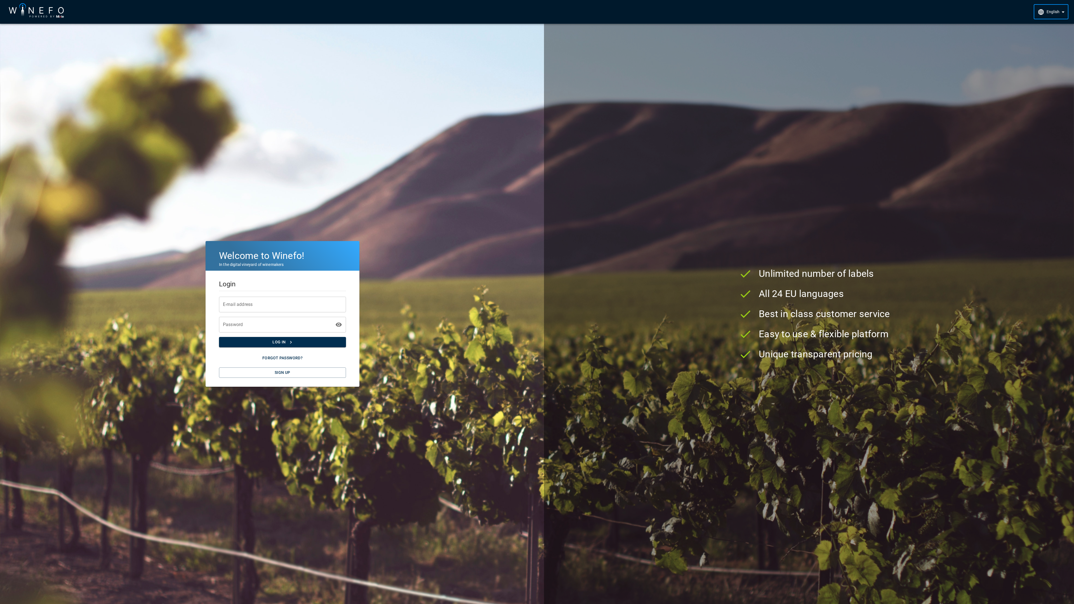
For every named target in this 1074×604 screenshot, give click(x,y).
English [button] (1053, 12)
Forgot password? (282, 358)
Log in (279, 342)
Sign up (282, 372)
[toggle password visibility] (338, 324)
